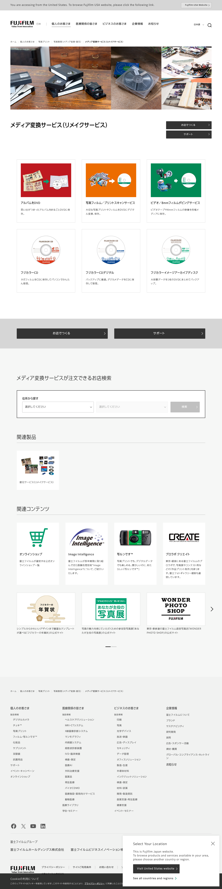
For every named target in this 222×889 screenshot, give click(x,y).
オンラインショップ (20, 777)
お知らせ (171, 764)
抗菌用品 (18, 760)
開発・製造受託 (125, 794)
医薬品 (68, 777)
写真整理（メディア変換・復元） (67, 42)
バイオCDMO (72, 788)
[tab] (108, 647)
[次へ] (212, 609)
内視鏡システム (73, 743)
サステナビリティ (175, 726)
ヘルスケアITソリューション (79, 720)
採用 (168, 738)
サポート (15, 765)
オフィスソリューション (129, 760)
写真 (119, 725)
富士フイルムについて (178, 715)
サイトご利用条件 (82, 867)
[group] (111, 78)
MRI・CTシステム (74, 725)
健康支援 (122, 805)
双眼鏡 (16, 754)
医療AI (68, 765)
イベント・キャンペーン (22, 771)
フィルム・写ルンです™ (25, 737)
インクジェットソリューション (132, 777)
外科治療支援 (72, 771)
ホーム (13, 42)
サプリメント (19, 748)
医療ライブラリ (70, 805)
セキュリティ (123, 748)
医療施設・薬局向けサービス (80, 794)
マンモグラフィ (73, 737)
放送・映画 (122, 737)
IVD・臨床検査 (72, 754)
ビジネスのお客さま (126, 708)
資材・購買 (171, 749)
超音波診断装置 (73, 748)
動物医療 (70, 800)
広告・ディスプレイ (126, 743)
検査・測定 (70, 760)
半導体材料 (123, 771)
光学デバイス (124, 731)
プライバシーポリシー (95, 884)
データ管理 (123, 754)
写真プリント (44, 42)
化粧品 (16, 743)
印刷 (119, 720)
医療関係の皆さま (73, 708)
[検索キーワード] (209, 25)
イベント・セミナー (124, 811)
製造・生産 (122, 765)
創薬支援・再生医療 (127, 800)
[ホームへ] (22, 24)
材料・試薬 (122, 788)
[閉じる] (212, 843)
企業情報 (171, 708)
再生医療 (70, 782)
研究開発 (171, 732)
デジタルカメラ (21, 720)
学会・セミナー (70, 811)
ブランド (170, 721)
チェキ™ (17, 725)
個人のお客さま (27, 42)
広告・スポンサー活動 (177, 743)
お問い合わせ (106, 867)
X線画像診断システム (76, 731)
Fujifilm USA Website (196, 5)
